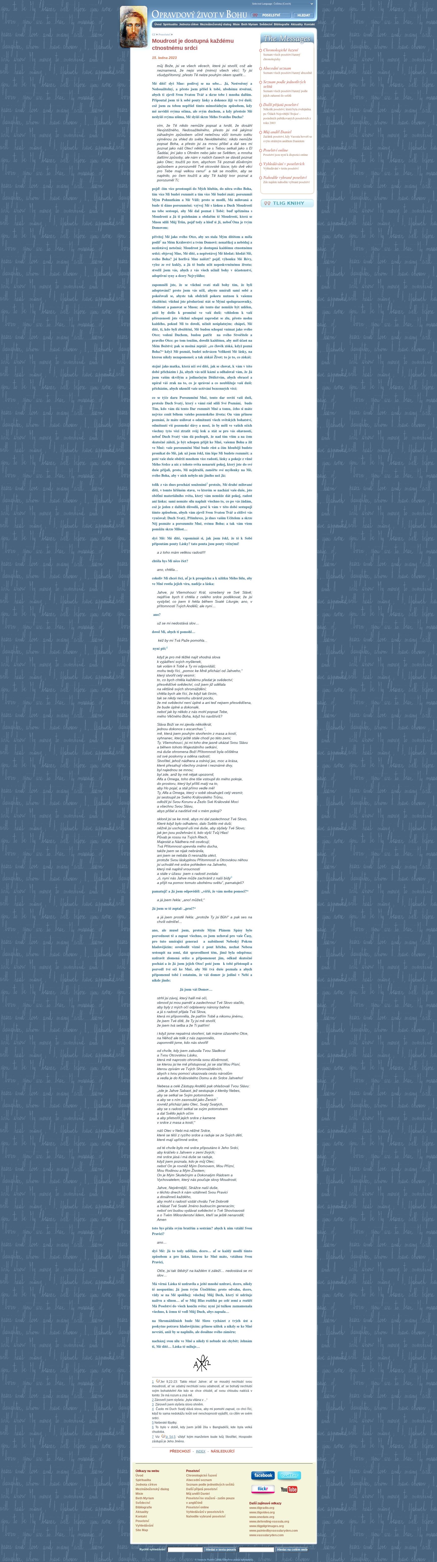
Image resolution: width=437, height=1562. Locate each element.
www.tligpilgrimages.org (266, 1526)
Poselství (164, 34)
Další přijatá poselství (280, 104)
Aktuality (297, 24)
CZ (153, 34)
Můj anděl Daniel (277, 131)
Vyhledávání (144, 1525)
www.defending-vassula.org (269, 1521)
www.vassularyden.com (266, 1535)
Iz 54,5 (171, 1437)
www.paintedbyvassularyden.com (273, 1530)
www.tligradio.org (261, 1508)
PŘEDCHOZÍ (180, 1451)
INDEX (200, 1451)
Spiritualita (170, 24)
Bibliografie (281, 24)
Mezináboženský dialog (215, 24)
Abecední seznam (277, 68)
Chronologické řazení (280, 49)
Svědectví (265, 24)
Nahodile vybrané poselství (285, 177)
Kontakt (309, 24)
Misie (236, 24)
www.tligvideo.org (262, 1512)
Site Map (142, 1530)
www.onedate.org (261, 1517)
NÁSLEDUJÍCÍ (222, 1451)
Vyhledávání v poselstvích (283, 163)
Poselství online (275, 150)
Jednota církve (189, 24)
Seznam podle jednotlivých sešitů (284, 84)
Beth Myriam (249, 24)
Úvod (158, 24)
